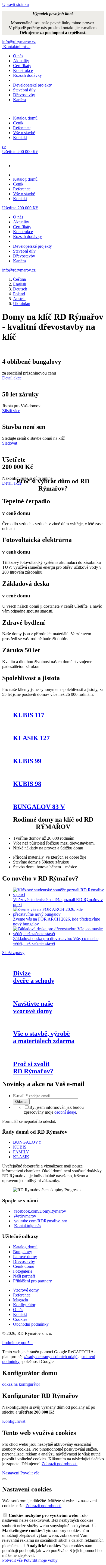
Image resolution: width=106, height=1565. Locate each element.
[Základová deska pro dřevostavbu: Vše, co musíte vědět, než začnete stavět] (58, 933)
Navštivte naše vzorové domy (33, 1007)
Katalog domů (25, 118)
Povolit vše (29, 1473)
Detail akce (11, 378)
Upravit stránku (15, 4)
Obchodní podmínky (31, 1324)
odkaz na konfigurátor (21, 1384)
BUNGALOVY (27, 1142)
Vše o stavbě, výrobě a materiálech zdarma (43, 1037)
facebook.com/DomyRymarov (40, 1211)
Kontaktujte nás (27, 1225)
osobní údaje (65, 1112)
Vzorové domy (26, 1290)
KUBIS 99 (27, 761)
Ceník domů (23, 1266)
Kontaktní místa (16, 46)
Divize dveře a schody (33, 977)
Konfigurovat (13, 1421)
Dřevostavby (24, 94)
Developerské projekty (32, 85)
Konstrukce (23, 70)
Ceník (18, 123)
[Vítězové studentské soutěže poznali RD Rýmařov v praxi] (58, 894)
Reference (21, 127)
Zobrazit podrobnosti (59, 1463)
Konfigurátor (24, 1304)
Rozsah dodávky (27, 75)
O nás (18, 56)
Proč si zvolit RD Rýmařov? (33, 1067)
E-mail (20, 1095)
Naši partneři (24, 1276)
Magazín (20, 1300)
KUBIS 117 (28, 715)
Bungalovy (22, 1251)
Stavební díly (24, 90)
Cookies (20, 1319)
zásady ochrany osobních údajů (50, 1356)
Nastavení (11, 1473)
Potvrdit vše (13, 1560)
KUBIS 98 (27, 783)
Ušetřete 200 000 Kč (20, 151)
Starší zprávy (13, 952)
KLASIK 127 (31, 738)
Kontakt (20, 137)
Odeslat (21, 1102)
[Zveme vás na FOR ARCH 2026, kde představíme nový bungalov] (58, 914)
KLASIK (21, 1156)
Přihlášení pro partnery (32, 1281)
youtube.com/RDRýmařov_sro (40, 1221)
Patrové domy (25, 1256)
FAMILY (21, 1152)
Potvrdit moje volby (41, 1560)
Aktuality (21, 60)
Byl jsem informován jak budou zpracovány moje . (54, 1109)
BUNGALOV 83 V (39, 806)
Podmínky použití (17, 1342)
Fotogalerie (22, 1271)
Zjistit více (11, 410)
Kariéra (19, 99)
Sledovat (9, 443)
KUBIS (19, 1147)
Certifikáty (22, 65)
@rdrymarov (25, 1216)
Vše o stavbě (24, 132)
